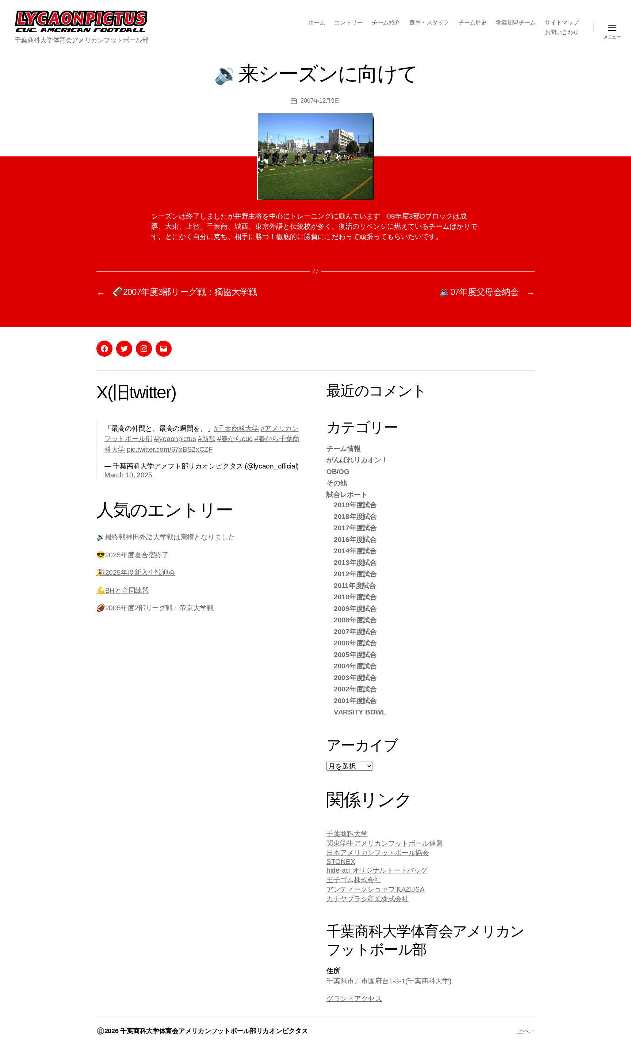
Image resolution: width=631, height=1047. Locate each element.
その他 (336, 483)
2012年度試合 (355, 574)
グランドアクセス (354, 998)
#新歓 (206, 439)
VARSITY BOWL (360, 712)
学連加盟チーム (516, 22)
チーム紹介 (386, 22)
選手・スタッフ (429, 22)
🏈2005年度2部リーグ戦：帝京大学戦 (155, 608)
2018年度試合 (355, 516)
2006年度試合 (355, 643)
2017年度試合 (355, 528)
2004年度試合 (355, 666)
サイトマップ (562, 22)
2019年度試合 (355, 505)
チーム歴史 (472, 22)
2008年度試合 (355, 620)
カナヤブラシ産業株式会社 (367, 899)
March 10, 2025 (128, 475)
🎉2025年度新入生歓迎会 (136, 572)
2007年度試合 (355, 632)
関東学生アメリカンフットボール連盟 (384, 843)
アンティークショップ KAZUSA (375, 889)
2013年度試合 (355, 562)
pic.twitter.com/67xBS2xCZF (170, 449)
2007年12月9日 (320, 101)
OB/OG (337, 471)
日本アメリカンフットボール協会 (377, 853)
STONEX (340, 861)
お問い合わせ (562, 32)
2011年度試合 (355, 585)
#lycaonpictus (175, 439)
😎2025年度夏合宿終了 (132, 555)
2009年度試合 (355, 608)
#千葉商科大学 (236, 428)
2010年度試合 (355, 597)
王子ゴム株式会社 (353, 880)
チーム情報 (343, 448)
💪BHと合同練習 (122, 590)
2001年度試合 (355, 701)
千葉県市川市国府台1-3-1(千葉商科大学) (388, 981)
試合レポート (346, 494)
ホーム (316, 22)
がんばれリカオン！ (357, 460)
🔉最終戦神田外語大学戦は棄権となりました (165, 537)
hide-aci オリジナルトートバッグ (377, 870)
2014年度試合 (355, 551)
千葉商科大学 (346, 834)
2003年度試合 (355, 678)
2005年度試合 (355, 655)
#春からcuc (235, 439)
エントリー (348, 22)
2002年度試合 (355, 689)
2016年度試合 (355, 539)
